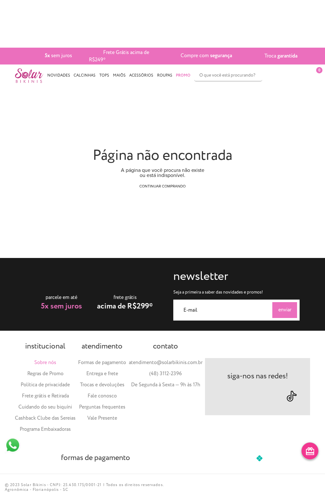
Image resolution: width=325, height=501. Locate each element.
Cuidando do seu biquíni (45, 407)
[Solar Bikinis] (29, 75)
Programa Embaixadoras (45, 429)
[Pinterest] (268, 395)
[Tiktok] (291, 396)
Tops (104, 76)
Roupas (164, 76)
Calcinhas (85, 76)
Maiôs (119, 76)
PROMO (183, 76)
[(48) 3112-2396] (13, 445)
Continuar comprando (162, 186)
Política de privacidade (45, 385)
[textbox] (228, 75)
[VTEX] (307, 487)
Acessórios (141, 76)
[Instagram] (224, 395)
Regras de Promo (45, 373)
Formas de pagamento (102, 362)
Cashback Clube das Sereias (45, 418)
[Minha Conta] (288, 75)
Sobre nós (45, 362)
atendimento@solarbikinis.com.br (165, 362)
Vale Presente (102, 418)
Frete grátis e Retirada (45, 396)
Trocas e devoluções (102, 385)
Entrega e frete (102, 373)
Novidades (58, 76)
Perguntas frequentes (102, 407)
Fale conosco (102, 396)
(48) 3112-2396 (165, 373)
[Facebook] (246, 395)
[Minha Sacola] (304, 76)
